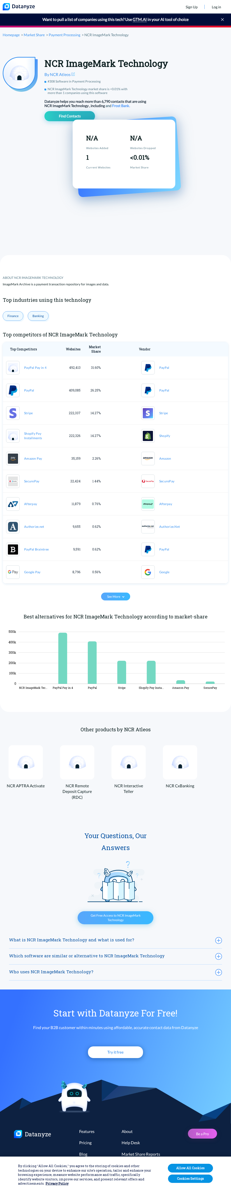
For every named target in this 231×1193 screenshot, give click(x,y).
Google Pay (32, 572)
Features (87, 1131)
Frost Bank (121, 105)
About (127, 1131)
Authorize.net (34, 526)
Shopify (164, 436)
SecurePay (31, 481)
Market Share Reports (141, 1154)
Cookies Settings (190, 1178)
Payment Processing (64, 35)
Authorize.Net (169, 526)
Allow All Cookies (190, 1168)
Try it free (115, 1052)
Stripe (28, 413)
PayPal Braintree (36, 549)
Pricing (85, 1142)
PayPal (164, 367)
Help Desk (131, 1142)
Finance (12, 316)
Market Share (34, 35)
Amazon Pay (33, 458)
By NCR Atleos (57, 74)
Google (164, 572)
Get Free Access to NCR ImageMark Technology (116, 917)
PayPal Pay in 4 (35, 367)
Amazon (165, 458)
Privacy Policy (57, 1183)
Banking (38, 316)
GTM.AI (140, 19)
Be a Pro (202, 1134)
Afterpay (30, 504)
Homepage (11, 35)
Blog (83, 1154)
